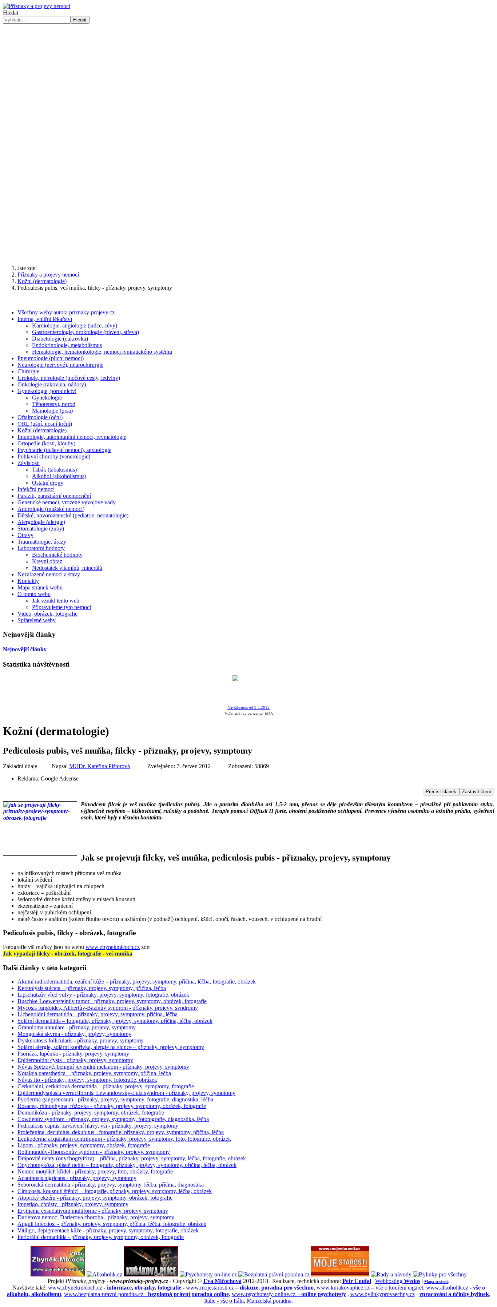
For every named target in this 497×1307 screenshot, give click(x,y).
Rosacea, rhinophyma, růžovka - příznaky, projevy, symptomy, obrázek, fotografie (111, 1106)
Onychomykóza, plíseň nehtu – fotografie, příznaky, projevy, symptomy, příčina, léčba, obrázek (126, 1165)
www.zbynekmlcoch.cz (113, 947)
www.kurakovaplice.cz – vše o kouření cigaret (370, 1287)
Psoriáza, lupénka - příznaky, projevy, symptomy (73, 1053)
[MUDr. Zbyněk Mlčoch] (58, 1274)
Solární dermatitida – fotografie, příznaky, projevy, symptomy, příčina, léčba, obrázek (114, 1021)
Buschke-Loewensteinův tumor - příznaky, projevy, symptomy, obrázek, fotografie (112, 1001)
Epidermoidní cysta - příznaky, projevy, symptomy (75, 1060)
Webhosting (397, 1281)
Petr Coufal (356, 1281)
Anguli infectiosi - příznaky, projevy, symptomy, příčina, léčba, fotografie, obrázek (111, 1224)
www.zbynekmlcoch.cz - (114, 1287)
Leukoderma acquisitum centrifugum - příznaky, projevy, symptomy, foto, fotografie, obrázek (124, 1139)
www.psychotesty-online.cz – (289, 1294)
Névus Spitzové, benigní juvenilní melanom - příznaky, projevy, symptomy (103, 1067)
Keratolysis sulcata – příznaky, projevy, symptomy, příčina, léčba (91, 988)
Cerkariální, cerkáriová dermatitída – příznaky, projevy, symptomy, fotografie (105, 1086)
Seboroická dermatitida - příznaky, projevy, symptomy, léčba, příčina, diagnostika (110, 1184)
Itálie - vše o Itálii (224, 1301)
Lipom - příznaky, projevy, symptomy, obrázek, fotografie (83, 1145)
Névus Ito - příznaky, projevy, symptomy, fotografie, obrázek (87, 1080)
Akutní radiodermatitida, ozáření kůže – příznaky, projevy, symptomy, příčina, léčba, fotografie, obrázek (136, 981)
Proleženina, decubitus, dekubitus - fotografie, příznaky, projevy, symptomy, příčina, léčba (120, 1132)
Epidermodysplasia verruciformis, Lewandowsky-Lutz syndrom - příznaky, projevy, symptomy (126, 1093)
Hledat (10, 12)
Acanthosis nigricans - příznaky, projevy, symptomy (76, 1178)
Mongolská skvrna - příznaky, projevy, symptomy (74, 1034)
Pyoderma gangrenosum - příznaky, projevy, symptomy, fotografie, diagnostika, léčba (115, 1099)
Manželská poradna (269, 1301)
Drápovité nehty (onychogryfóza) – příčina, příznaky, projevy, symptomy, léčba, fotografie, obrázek (131, 1158)
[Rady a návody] (391, 1274)
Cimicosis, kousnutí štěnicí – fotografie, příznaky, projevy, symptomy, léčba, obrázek (114, 1191)
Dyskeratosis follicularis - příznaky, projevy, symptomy (80, 1040)
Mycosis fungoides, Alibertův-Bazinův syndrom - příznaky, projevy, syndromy (107, 1008)
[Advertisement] (248, 78)
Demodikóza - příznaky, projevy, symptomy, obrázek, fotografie (90, 1112)
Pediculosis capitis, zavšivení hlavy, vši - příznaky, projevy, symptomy (97, 1126)
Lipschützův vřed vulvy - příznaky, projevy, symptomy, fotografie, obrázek (103, 995)
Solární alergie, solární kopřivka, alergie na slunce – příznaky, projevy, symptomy (110, 1047)
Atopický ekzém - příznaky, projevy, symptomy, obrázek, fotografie (94, 1198)
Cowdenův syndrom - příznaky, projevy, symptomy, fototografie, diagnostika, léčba (113, 1119)
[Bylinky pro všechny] (440, 1274)
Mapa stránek (436, 1281)
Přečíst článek (441, 791)
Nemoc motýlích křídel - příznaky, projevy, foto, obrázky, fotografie (95, 1171)
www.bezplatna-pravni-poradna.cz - (146, 1294)
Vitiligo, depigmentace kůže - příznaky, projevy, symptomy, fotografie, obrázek (108, 1230)
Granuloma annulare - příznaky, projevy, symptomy (76, 1027)
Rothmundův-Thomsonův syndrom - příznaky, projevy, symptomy (93, 1152)
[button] (248, 241)
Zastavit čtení (476, 791)
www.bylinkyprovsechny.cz (382, 1294)
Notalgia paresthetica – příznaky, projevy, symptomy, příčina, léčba (94, 1073)
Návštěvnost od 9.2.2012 (248, 708)
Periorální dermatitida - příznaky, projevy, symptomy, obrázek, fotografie (100, 1237)
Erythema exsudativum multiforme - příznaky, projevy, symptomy (92, 1211)
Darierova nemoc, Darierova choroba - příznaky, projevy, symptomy (95, 1217)
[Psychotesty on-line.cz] (208, 1274)
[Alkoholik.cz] (104, 1274)
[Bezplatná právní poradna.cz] (274, 1274)
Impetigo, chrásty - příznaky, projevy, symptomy (72, 1204)
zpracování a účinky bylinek (454, 1294)
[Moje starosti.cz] (340, 1274)
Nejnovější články (25, 649)
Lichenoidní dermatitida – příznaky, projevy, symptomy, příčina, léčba (97, 1014)
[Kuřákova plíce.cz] (151, 1274)
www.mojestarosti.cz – (250, 1287)
